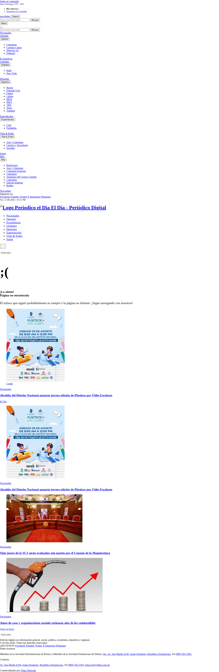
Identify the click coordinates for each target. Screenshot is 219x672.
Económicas (6, 58)
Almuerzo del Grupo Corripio (21, 177)
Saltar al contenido (9, 1)
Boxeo (9, 87)
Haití (8, 70)
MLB (9, 99)
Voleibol (10, 110)
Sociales (10, 148)
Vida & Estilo (7, 133)
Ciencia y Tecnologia (17, 145)
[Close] (1, 27)
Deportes (4, 78)
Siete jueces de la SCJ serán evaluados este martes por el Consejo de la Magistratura (55, 553)
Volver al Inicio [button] (7, 629)
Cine (8, 125)
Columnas (11, 44)
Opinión (4, 35)
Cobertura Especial (16, 171)
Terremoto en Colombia (16, 11)
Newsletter (5, 191)
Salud (3, 153)
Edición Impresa (14, 182)
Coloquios (11, 174)
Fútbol (9, 93)
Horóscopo (12, 165)
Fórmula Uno (13, 90)
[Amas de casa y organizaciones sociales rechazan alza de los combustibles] (109, 585)
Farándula (11, 128)
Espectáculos (6, 116)
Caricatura (11, 179)
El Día (3, 401)
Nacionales (5, 33)
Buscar (35, 20)
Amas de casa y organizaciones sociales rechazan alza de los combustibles (47, 623)
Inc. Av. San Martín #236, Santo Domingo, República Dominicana (137, 654)
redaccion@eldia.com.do (97, 665)
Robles (9, 185)
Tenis (9, 108)
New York (11, 73)
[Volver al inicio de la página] (3, 246)
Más (2, 156)
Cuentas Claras (14, 47)
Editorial (10, 53)
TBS (8, 105)
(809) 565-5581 (184, 654)
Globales (4, 61)
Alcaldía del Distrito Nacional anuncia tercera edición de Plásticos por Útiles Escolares (56, 395)
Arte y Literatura (14, 142)
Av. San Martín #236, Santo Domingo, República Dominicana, (32, 665)
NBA (9, 102)
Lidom (9, 96)
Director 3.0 (12, 50)
